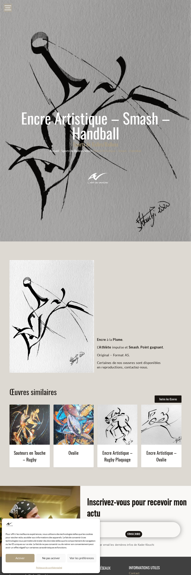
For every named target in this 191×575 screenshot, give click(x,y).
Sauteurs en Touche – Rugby (30, 456)
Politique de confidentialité (49, 567)
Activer (20, 558)
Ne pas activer (51, 558)
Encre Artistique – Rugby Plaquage (117, 456)
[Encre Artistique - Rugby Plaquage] (117, 425)
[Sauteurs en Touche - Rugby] (30, 425)
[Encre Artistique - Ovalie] (161, 425)
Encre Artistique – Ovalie (161, 456)
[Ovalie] (74, 425)
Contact (134, 573)
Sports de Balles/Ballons (95, 144)
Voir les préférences (82, 558)
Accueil (54, 151)
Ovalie (73, 452)
